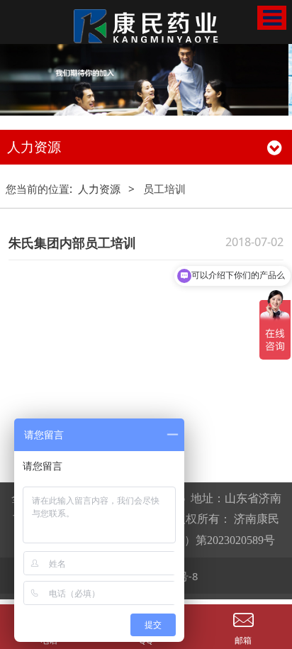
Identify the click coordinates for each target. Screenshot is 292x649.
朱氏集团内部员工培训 (72, 242)
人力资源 (99, 188)
